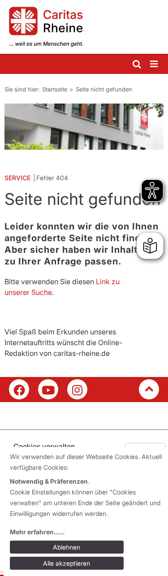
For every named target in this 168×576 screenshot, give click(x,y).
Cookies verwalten (44, 446)
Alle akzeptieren (66, 563)
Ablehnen (66, 547)
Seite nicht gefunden (104, 89)
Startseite (54, 89)
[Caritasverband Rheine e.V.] (84, 27)
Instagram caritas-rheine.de (77, 389)
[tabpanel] (84, 127)
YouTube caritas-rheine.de (48, 389)
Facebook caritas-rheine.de (19, 389)
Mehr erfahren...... (37, 532)
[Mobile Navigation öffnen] (154, 64)
